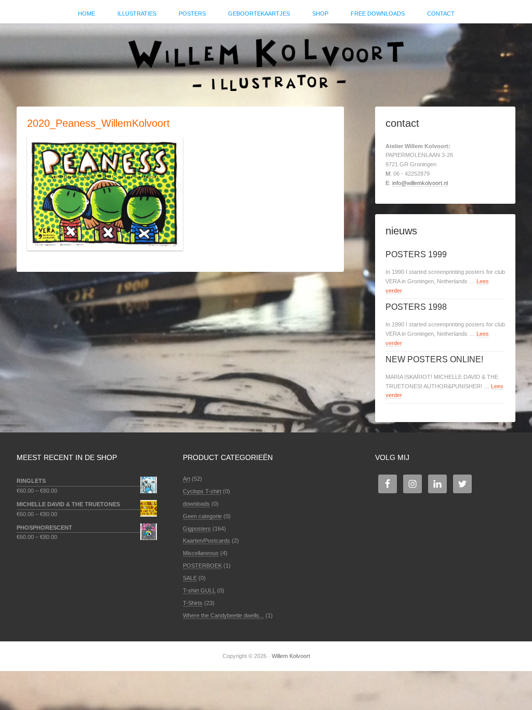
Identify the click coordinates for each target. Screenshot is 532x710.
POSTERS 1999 (416, 254)
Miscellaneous (201, 553)
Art (186, 479)
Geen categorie (202, 516)
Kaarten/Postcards (206, 540)
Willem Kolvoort (266, 59)
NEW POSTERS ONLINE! (434, 359)
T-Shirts (193, 603)
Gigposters (197, 528)
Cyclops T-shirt (202, 491)
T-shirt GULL (199, 590)
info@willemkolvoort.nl (420, 183)
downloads (196, 504)
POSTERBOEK (202, 565)
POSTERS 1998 (416, 307)
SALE (190, 578)
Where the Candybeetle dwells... (223, 615)
